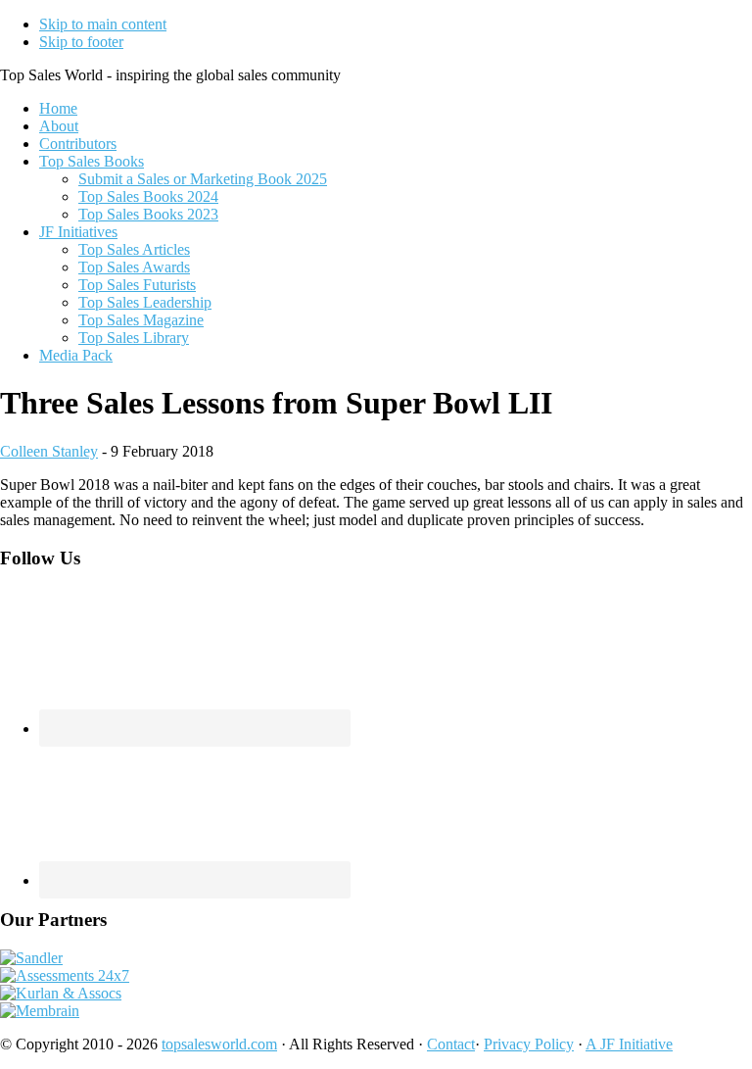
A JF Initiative (629, 1044)
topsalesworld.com (219, 1044)
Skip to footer (81, 41)
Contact (451, 1044)
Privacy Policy (529, 1044)
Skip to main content (102, 24)
